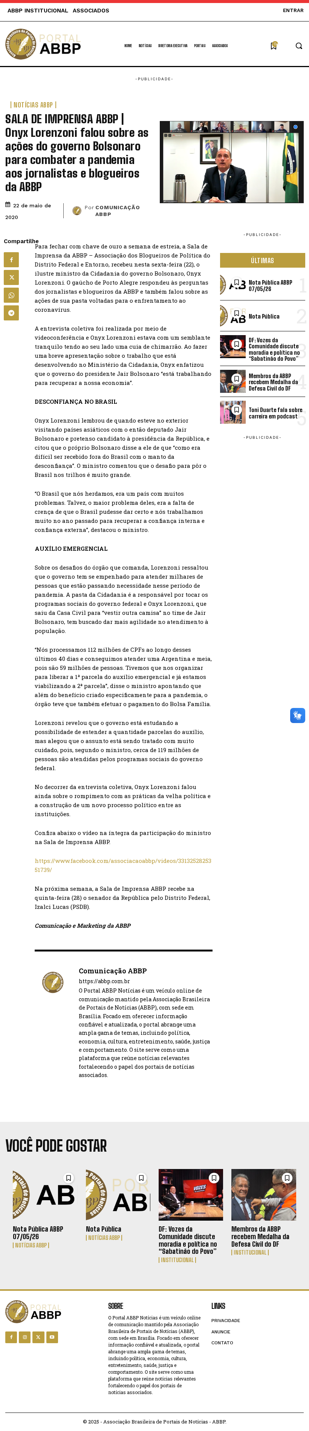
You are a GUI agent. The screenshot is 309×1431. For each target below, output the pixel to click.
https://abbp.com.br (104, 981)
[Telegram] (11, 312)
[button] (290, 46)
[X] (11, 277)
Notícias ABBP (33, 104)
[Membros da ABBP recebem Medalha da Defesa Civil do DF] (263, 1195)
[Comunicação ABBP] (76, 210)
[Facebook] (11, 259)
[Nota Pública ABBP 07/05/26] (45, 1195)
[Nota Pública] (118, 1195)
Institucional (177, 1260)
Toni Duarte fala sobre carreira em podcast (275, 413)
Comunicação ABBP (117, 210)
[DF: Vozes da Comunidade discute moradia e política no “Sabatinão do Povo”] (191, 1195)
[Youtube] (52, 1337)
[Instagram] (25, 1337)
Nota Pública (264, 316)
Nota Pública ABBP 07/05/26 (270, 285)
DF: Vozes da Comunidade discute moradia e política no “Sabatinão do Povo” (274, 349)
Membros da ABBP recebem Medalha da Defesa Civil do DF (273, 382)
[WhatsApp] (11, 295)
